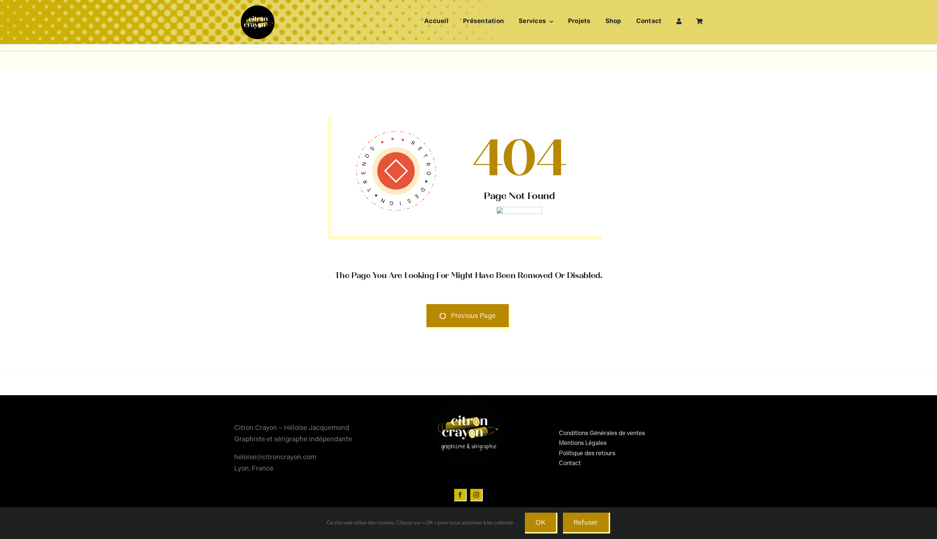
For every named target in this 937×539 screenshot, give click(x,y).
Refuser (586, 523)
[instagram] (476, 495)
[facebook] (460, 495)
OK (540, 523)
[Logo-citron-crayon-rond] (257, 7)
